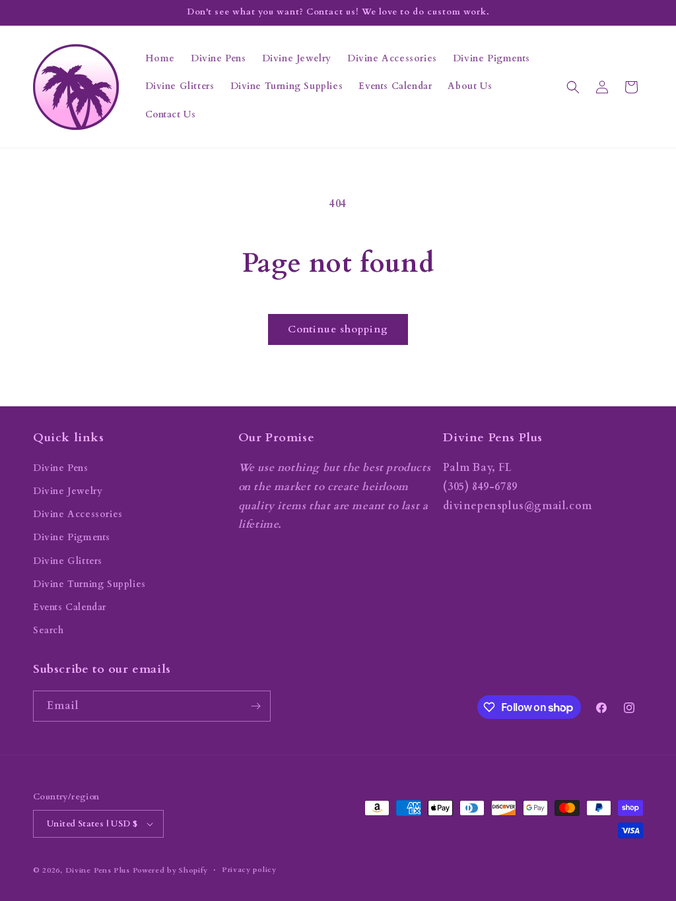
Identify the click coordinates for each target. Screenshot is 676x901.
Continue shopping (338, 329)
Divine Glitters (67, 561)
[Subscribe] (255, 706)
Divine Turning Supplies (89, 584)
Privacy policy (249, 870)
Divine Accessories (78, 514)
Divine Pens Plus (97, 870)
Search (48, 630)
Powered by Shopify (171, 870)
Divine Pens (60, 468)
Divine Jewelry (67, 491)
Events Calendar (69, 607)
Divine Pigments (71, 537)
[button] (573, 87)
